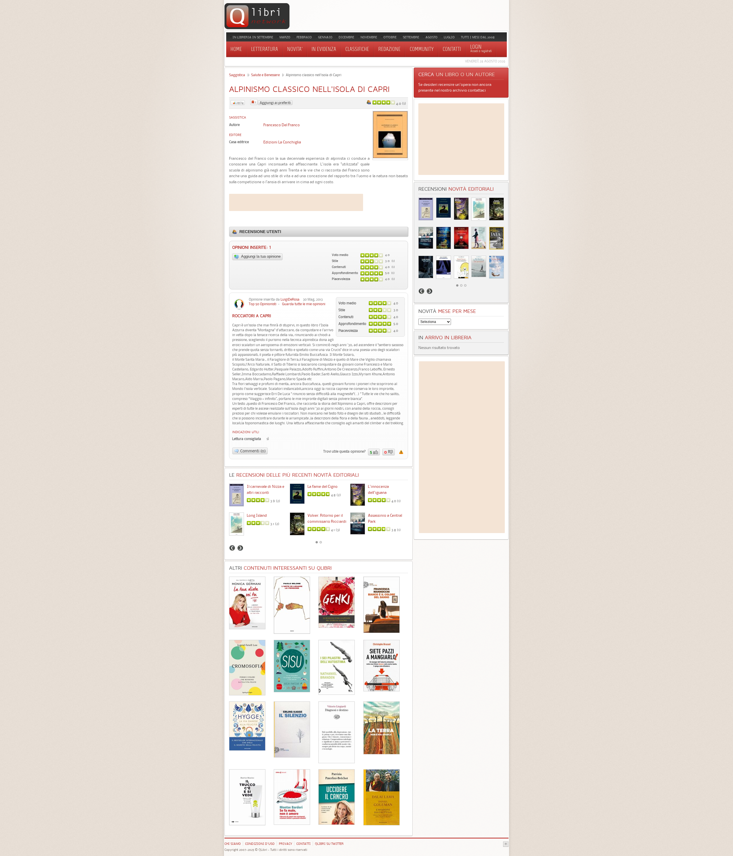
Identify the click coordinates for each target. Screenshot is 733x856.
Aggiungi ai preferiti (275, 102)
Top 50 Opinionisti (262, 303)
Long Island (257, 515)
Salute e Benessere (265, 74)
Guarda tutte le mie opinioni (303, 303)
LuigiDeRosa (290, 299)
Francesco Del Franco (281, 124)
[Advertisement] (296, 202)
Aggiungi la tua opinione (260, 256)
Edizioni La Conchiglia (282, 142)
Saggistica (237, 74)
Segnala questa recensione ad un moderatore (401, 452)
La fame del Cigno (323, 486)
